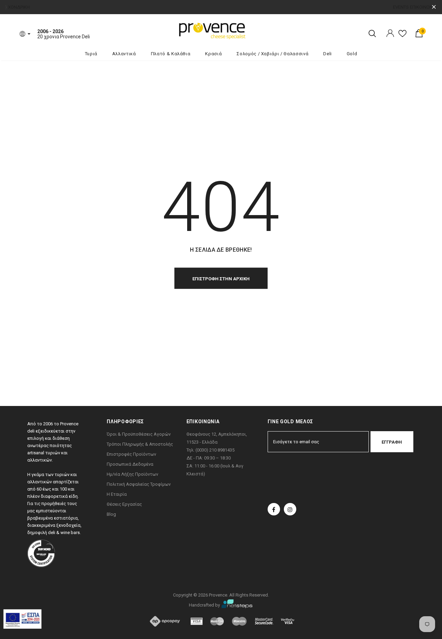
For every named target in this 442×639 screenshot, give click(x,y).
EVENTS (401, 7)
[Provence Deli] (247, 30)
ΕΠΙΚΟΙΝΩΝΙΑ (423, 7)
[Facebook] (274, 509)
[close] (434, 7)
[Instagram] (290, 509)
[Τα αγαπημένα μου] (402, 36)
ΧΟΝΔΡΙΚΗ (19, 7)
